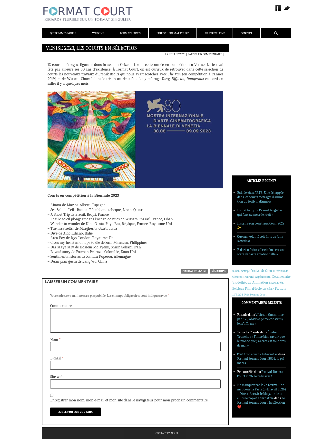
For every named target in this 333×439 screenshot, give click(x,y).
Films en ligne (215, 33)
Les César (268, 288)
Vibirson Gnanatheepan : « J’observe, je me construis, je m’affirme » (261, 319)
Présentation (248, 59)
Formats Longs (130, 33)
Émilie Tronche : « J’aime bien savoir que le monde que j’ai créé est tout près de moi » (261, 338)
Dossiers (245, 106)
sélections (219, 271)
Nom (55, 339)
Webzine (98, 33)
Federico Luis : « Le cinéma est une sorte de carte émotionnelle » (261, 252)
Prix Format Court (255, 294)
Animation (260, 282)
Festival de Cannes (262, 271)
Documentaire (281, 276)
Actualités (247, 93)
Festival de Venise (194, 271)
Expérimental (263, 276)
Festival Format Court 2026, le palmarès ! (260, 374)
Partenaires (247, 78)
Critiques (245, 100)
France (237, 294)
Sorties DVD (247, 125)
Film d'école (253, 288)
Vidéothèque (241, 282)
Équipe (243, 65)
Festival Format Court (173, 33)
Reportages (247, 119)
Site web (56, 377)
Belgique (238, 288)
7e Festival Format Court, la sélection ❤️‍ (261, 402)
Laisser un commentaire (205, 54)
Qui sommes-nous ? (63, 33)
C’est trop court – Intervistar (257, 354)
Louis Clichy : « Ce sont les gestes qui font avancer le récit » (259, 212)
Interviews (247, 112)
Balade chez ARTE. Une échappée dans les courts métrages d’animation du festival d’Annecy (261, 197)
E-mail (56, 358)
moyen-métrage (241, 271)
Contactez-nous (167, 433)
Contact (246, 33)
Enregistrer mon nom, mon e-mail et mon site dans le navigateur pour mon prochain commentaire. (129, 400)
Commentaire (61, 306)
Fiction (280, 288)
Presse (243, 72)
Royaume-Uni (276, 282)
